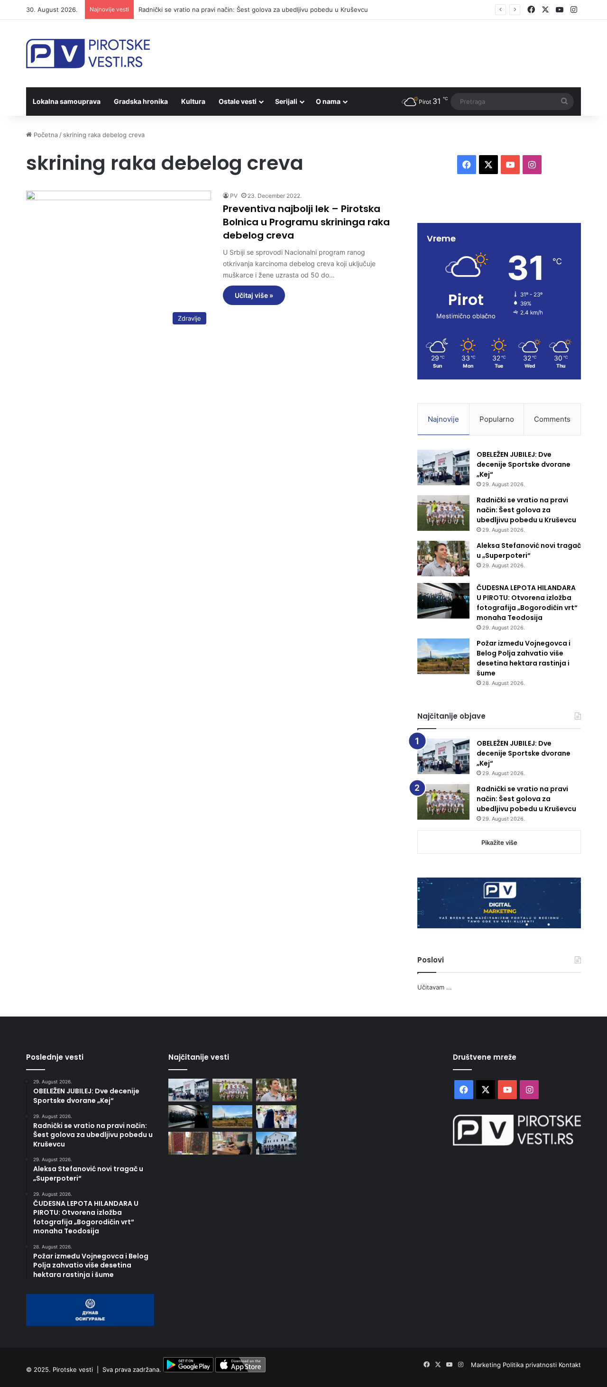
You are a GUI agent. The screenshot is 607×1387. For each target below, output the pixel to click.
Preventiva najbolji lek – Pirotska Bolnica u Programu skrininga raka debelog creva (306, 222)
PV (234, 195)
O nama (328, 101)
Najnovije (443, 419)
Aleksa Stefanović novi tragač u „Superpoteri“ (529, 550)
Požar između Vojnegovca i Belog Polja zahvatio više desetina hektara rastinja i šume (523, 658)
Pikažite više (499, 842)
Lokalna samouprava (67, 101)
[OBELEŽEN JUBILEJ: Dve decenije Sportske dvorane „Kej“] (443, 467)
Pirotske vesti (73, 1370)
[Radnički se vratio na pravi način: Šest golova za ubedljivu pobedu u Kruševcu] (443, 513)
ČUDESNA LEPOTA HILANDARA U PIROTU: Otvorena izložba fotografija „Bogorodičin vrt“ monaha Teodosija (527, 602)
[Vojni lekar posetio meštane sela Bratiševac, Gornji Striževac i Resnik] (232, 1143)
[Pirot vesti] (88, 53)
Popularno (496, 419)
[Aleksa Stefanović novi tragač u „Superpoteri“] (443, 558)
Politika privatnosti (531, 1365)
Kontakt (570, 1365)
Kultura (193, 101)
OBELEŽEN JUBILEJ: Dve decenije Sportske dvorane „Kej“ (523, 464)
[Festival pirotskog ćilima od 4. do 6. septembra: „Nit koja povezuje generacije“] (188, 1143)
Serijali (286, 101)
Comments (552, 419)
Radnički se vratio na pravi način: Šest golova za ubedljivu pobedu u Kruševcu (253, 9)
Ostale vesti (238, 101)
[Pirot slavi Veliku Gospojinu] (276, 1143)
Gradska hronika (141, 101)
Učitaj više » (254, 295)
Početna (45, 135)
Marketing (487, 1365)
